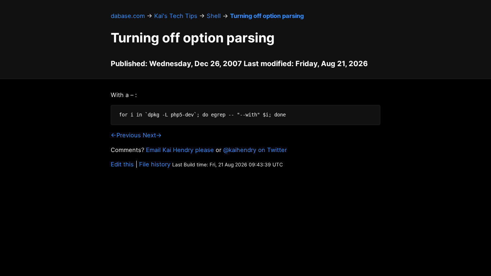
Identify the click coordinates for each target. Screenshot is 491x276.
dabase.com (128, 15)
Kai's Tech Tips (175, 15)
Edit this (122, 164)
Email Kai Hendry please (180, 149)
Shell (214, 15)
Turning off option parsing (267, 15)
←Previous (126, 135)
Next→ (152, 135)
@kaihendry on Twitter (255, 149)
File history (154, 164)
